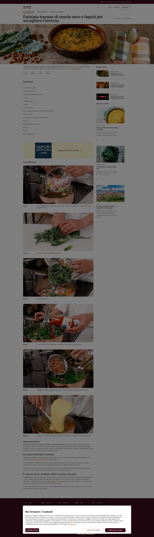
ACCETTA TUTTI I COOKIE (115, 530)
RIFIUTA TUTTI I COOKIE (93, 530)
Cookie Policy (72, 524)
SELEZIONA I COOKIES (32, 530)
